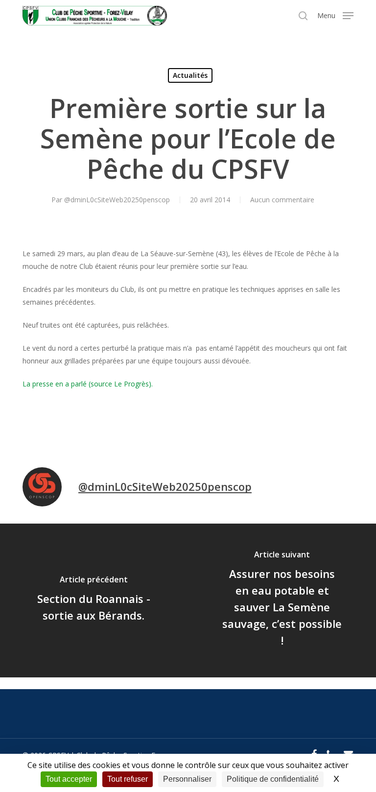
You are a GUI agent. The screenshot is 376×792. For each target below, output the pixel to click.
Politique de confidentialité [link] (273, 779)
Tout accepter (69, 779)
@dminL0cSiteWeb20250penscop (117, 199)
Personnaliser (187, 779)
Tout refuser (127, 779)
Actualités (190, 75)
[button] (335, 15)
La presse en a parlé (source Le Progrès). (88, 383)
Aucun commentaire (282, 199)
